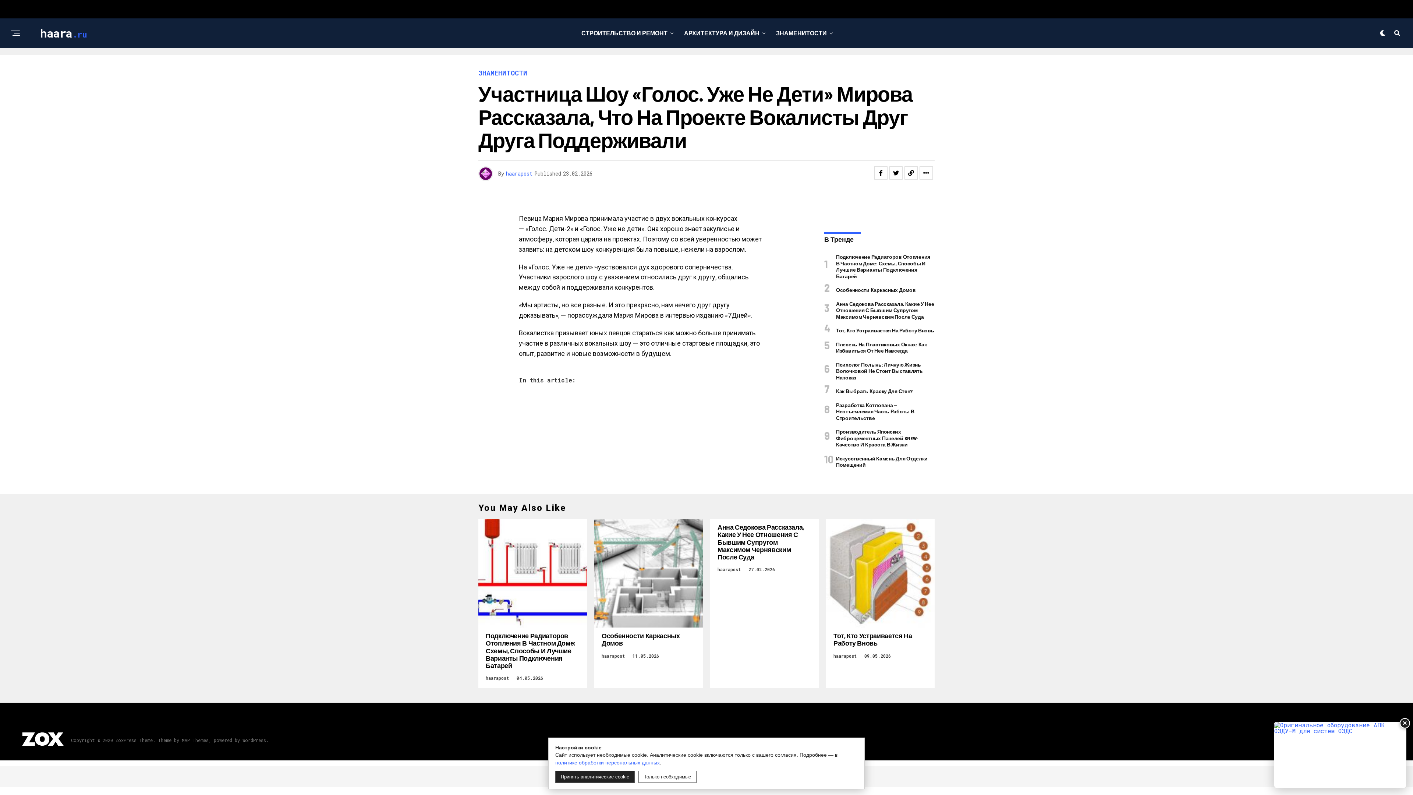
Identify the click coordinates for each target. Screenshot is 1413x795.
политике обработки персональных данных (607, 763)
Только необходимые (667, 777)
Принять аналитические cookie (595, 777)
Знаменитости (801, 32)
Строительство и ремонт (624, 32)
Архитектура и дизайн (721, 32)
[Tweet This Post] (896, 173)
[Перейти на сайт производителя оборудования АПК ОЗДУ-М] (1340, 755)
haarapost (519, 173)
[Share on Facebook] (881, 173)
